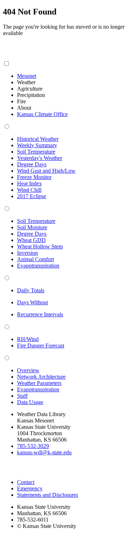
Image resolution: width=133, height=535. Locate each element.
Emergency (30, 488)
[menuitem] (26, 76)
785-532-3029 (33, 446)
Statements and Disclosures (47, 495)
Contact (25, 482)
